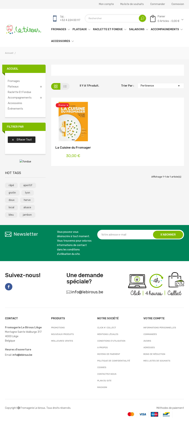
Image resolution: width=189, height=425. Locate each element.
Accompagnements (20, 97)
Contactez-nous (106, 374)
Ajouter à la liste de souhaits (73, 122)
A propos (102, 347)
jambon (27, 214)
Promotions (58, 327)
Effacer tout (21, 139)
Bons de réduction (154, 354)
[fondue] (25, 161)
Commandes (150, 334)
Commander (157, 4)
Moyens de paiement (108, 354)
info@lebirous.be (87, 291)
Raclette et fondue (19, 92)
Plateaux (13, 86)
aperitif (27, 185)
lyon (27, 192)
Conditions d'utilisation (111, 341)
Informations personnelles (159, 327)
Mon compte (106, 4)
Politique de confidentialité (113, 360)
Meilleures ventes (62, 341)
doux (12, 200)
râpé (11, 185)
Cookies (101, 367)
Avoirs (147, 341)
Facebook (8, 286)
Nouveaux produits (62, 334)
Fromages (14, 81)
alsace (27, 207)
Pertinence (161, 86)
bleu (11, 214)
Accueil (12, 68)
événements (15, 108)
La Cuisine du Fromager (73, 147)
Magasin (102, 387)
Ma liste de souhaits (132, 4)
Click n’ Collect (106, 327)
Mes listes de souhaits (156, 360)
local (11, 207)
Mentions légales (107, 334)
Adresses (149, 347)
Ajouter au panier (63, 122)
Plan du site (104, 380)
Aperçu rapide (83, 122)
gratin (12, 192)
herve (27, 200)
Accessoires (15, 103)
